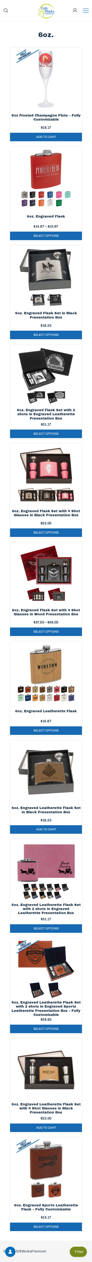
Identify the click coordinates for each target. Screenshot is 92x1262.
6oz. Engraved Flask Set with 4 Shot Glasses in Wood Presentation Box (46, 612)
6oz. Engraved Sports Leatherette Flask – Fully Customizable (46, 1207)
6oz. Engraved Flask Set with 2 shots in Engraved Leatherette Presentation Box (46, 414)
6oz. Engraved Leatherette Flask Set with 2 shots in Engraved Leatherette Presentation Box (46, 909)
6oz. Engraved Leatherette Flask (46, 711)
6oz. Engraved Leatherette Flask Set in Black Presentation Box (46, 810)
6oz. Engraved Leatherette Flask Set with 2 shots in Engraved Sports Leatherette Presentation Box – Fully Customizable (46, 1009)
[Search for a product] (6, 10)
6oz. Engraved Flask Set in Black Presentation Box (46, 315)
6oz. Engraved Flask (46, 216)
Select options (46, 235)
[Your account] (74, 10)
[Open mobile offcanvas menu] (86, 10)
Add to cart (46, 136)
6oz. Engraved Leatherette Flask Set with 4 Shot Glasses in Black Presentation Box (46, 1108)
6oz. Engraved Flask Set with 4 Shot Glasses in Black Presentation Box (46, 513)
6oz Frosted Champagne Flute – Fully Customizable (46, 117)
